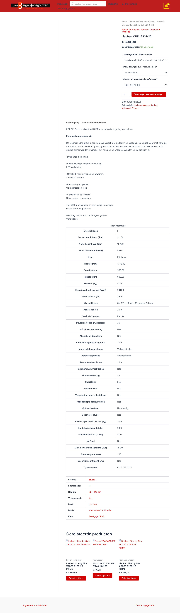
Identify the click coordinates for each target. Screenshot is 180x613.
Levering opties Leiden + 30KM (137, 54)
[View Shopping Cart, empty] (166, 5)
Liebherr (93, 504)
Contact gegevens (66, 8)
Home (124, 21)
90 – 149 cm (95, 492)
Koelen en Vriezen (146, 21)
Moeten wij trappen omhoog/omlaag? (140, 79)
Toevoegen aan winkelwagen (148, 94)
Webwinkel (62, 4)
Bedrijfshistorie (129, 4)
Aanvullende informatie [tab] (94, 122)
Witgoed (133, 21)
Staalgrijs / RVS (96, 516)
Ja (90, 498)
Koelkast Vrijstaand (150, 29)
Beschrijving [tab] (72, 122)
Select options (76, 578)
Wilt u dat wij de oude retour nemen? (140, 67)
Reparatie (113, 4)
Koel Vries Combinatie (100, 510)
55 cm (92, 479)
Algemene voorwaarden (35, 605)
